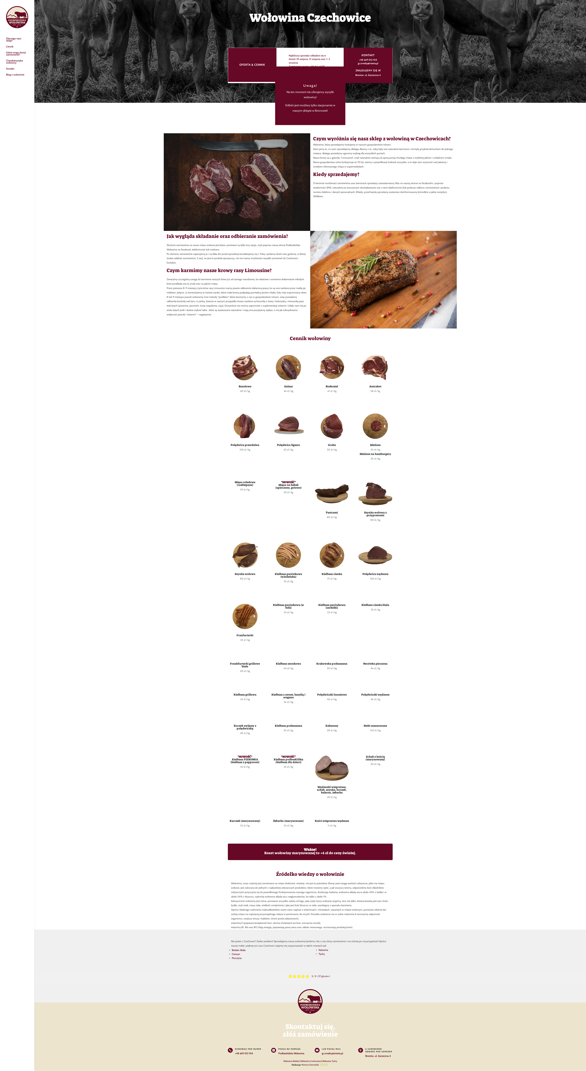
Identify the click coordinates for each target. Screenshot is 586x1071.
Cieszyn (236, 954)
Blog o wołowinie (15, 75)
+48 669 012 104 (368, 59)
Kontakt (10, 69)
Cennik (9, 47)
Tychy (322, 954)
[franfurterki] (245, 628)
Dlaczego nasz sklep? (13, 40)
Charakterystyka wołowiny (14, 62)
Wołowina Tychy (329, 1061)
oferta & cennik (252, 64)
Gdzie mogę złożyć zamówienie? (16, 54)
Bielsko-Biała (239, 950)
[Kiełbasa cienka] (332, 567)
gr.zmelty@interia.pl (368, 63)
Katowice (323, 950)
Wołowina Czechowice (311, 1061)
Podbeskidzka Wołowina (291, 1053)
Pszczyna (237, 958)
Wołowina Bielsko (291, 1061)
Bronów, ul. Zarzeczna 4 (368, 75)
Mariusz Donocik (309, 1064)
